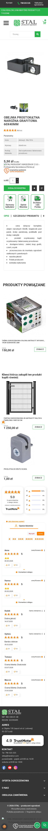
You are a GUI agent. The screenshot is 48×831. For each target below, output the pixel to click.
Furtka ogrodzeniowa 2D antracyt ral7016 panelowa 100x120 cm (23, 419)
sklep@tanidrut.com (10, 756)
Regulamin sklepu (34, 812)
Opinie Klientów (23, 206)
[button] (7, 521)
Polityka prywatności (16, 812)
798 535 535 (25, 3)
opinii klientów (12, 501)
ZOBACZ (32, 341)
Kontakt (9, 3)
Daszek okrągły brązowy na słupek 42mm (20, 332)
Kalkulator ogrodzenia (38, 4)
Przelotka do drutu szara (15, 469)
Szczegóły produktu (26, 216)
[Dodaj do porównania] (41, 188)
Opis (6, 216)
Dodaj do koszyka (16, 188)
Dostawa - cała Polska (37, 205)
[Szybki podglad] (28, 305)
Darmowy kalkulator (10, 206)
